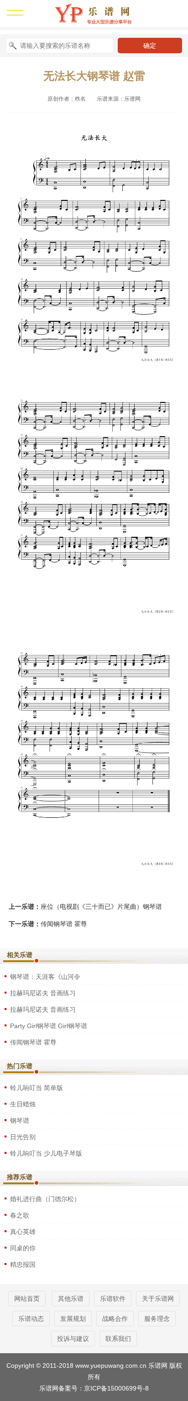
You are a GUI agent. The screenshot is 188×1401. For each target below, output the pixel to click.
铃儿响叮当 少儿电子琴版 (46, 1153)
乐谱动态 (31, 1318)
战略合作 (115, 1318)
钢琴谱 (19, 1120)
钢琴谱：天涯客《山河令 (45, 976)
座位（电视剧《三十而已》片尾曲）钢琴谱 (101, 906)
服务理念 (157, 1318)
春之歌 (19, 1215)
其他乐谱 (71, 1298)
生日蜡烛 (23, 1104)
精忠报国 (23, 1264)
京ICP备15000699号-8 (116, 1388)
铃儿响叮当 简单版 (36, 1087)
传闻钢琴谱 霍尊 (64, 923)
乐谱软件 (112, 1298)
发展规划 (73, 1318)
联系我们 (118, 1338)
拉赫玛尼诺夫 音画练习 (43, 993)
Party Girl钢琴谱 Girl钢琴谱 (48, 1025)
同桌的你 (23, 1248)
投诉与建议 (73, 1338)
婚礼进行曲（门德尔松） (45, 1198)
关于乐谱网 (158, 1298)
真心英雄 (23, 1231)
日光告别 (23, 1137)
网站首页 (27, 1298)
